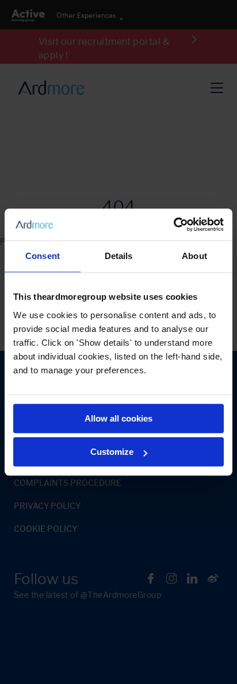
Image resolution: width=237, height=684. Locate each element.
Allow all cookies (118, 418)
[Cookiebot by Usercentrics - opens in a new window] (173, 224)
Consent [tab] (42, 256)
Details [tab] (119, 256)
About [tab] (194, 256)
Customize (111, 452)
